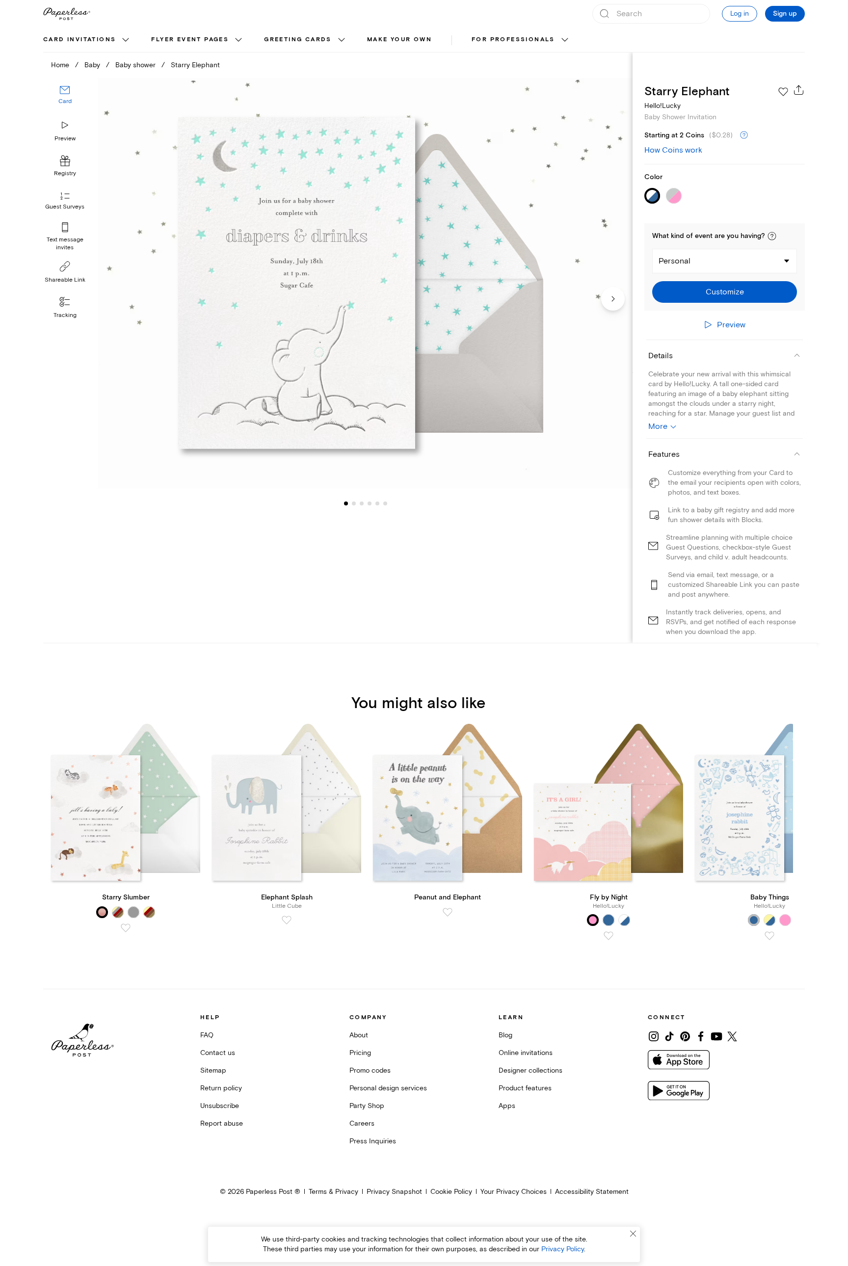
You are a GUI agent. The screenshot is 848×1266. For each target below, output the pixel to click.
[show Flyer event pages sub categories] (238, 40)
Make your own (399, 39)
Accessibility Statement (592, 1191)
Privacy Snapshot (394, 1191)
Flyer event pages (190, 39)
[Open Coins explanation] (744, 135)
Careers (361, 1123)
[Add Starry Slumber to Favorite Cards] (126, 928)
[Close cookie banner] (633, 1234)
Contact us (217, 1053)
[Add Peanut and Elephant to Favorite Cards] (447, 912)
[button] (772, 236)
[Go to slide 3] (354, 503)
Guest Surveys (64, 207)
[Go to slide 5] (369, 503)
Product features (525, 1088)
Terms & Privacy (333, 1191)
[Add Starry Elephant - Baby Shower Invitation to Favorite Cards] (783, 92)
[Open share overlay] (799, 90)
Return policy (221, 1088)
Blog (505, 1035)
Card (65, 102)
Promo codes (370, 1070)
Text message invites (65, 243)
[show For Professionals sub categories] (565, 40)
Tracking (65, 315)
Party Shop (366, 1106)
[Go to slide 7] (385, 503)
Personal (674, 261)
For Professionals (513, 39)
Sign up (785, 13)
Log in (739, 13)
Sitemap (213, 1070)
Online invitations (526, 1053)
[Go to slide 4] (362, 503)
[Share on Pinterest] (685, 1036)
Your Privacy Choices (513, 1191)
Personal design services (388, 1088)
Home (60, 65)
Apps (507, 1106)
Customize (725, 292)
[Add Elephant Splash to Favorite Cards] (286, 920)
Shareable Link (65, 280)
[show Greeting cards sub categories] (341, 40)
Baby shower (135, 65)
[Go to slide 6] (377, 503)
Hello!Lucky (662, 106)
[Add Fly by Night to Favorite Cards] (608, 936)
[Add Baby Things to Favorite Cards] (769, 936)
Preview (65, 138)
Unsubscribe (219, 1106)
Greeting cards (298, 39)
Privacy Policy (562, 1249)
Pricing (360, 1053)
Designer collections (530, 1070)
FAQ (206, 1035)
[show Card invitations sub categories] (126, 40)
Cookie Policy (451, 1191)
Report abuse (221, 1123)
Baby (92, 65)
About (358, 1035)
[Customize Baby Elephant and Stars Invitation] (365, 283)
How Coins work (673, 150)
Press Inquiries (372, 1141)
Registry (65, 174)
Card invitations (79, 39)
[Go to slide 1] (346, 503)
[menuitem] (87, 40)
